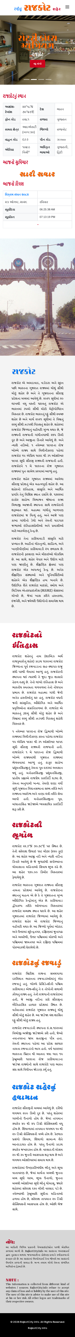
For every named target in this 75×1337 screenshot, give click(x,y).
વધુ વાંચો (37, 63)
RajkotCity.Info (37, 1328)
